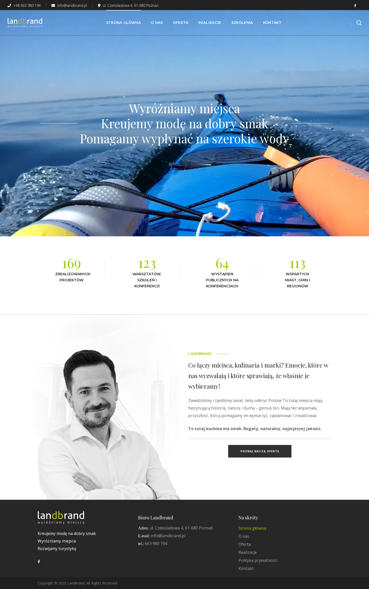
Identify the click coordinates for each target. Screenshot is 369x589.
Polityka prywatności (257, 560)
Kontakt (246, 568)
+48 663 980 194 (26, 5)
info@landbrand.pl (71, 5)
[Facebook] (39, 561)
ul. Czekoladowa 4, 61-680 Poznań (130, 5)
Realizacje (247, 552)
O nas (243, 536)
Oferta (244, 544)
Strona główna (252, 528)
